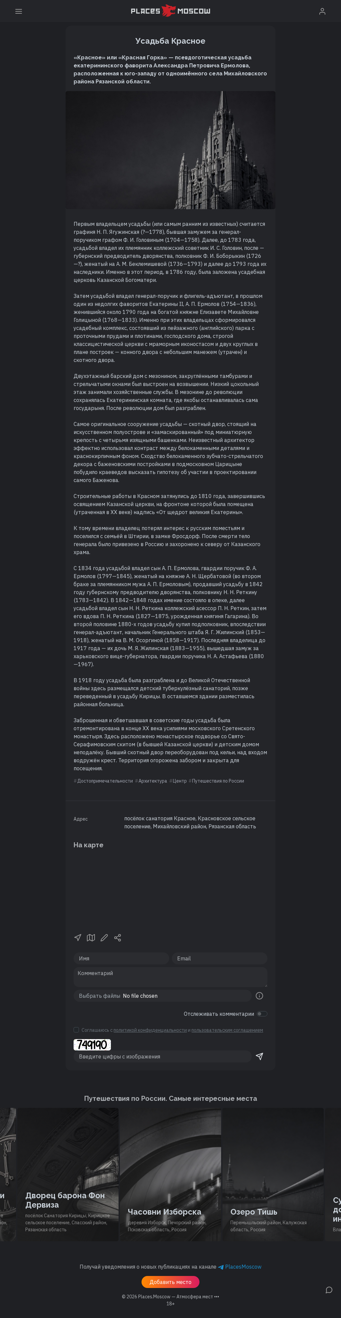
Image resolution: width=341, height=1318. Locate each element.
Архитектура (153, 781)
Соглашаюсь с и (172, 1030)
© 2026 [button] (170, 1297)
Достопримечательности (105, 781)
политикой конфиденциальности (150, 1030)
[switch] (262, 1013)
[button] (78, 937)
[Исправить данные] (104, 937)
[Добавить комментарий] (329, 1289)
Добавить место (170, 1282)
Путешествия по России (218, 781)
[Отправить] (259, 1056)
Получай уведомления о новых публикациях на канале (170, 1266)
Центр (180, 781)
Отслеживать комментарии (219, 1013)
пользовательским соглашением (227, 1030)
